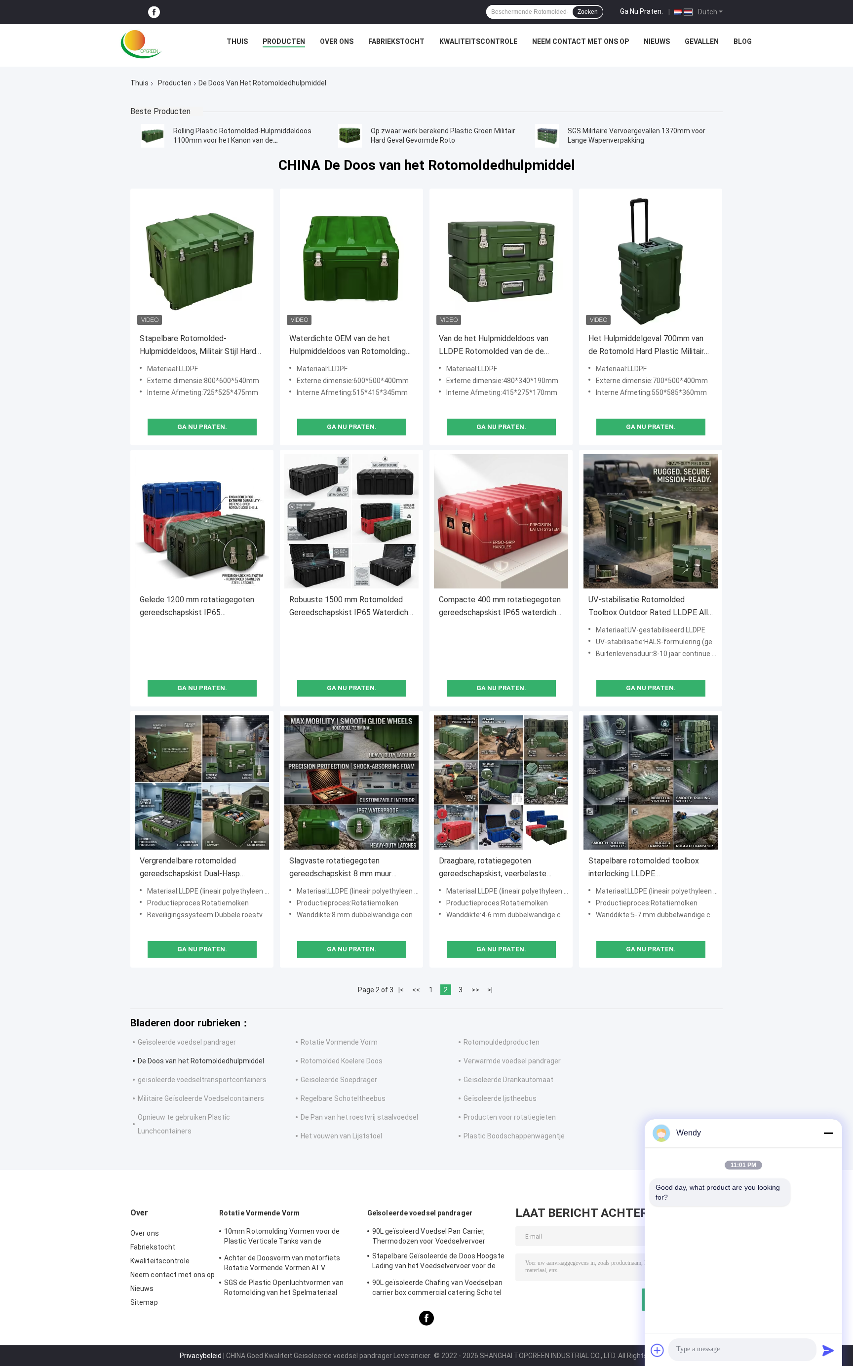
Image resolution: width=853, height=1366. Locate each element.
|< (401, 990)
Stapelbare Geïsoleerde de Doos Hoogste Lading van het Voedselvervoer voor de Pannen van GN (438, 1262)
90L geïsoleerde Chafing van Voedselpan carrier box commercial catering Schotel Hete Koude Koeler (437, 1289)
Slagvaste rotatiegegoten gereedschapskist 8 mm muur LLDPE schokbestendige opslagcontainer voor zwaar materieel (340, 868)
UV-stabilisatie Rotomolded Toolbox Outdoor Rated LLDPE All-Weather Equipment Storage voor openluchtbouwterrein (649, 607)
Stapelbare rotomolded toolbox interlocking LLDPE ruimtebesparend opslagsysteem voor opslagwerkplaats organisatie (647, 868)
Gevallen (702, 41)
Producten (284, 41)
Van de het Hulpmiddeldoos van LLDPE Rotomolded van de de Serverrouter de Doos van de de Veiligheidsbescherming (494, 346)
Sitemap (144, 1302)
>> (475, 990)
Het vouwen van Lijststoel (341, 1136)
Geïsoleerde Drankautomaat (508, 1080)
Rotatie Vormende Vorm (339, 1042)
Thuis (237, 41)
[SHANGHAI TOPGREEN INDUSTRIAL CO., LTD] (141, 44)
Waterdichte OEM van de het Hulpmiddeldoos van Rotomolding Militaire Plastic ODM (347, 346)
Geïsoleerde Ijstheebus (500, 1098)
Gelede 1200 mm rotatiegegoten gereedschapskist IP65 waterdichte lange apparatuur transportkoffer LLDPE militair (197, 607)
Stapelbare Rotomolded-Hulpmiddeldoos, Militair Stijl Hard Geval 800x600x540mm (198, 346)
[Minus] (828, 1133)
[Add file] (657, 1350)
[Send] (828, 1350)
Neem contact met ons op (580, 41)
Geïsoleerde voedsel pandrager (187, 1042)
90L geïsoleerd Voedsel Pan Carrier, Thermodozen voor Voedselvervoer (428, 1236)
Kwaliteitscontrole (478, 41)
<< (416, 990)
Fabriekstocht (396, 41)
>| (490, 990)
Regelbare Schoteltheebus (343, 1098)
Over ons (336, 41)
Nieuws (657, 41)
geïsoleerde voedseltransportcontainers (202, 1080)
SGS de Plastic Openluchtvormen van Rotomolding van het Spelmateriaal (284, 1287)
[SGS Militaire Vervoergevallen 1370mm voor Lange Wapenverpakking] (547, 136)
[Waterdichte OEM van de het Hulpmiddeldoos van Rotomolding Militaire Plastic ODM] (351, 260)
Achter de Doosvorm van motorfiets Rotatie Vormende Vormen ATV (282, 1263)
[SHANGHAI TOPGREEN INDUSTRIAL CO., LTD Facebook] (154, 12)
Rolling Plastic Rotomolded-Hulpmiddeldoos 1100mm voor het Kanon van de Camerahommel (242, 140)
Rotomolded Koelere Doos (342, 1061)
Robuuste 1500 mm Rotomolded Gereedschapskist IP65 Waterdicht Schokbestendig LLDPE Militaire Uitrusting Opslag (350, 607)
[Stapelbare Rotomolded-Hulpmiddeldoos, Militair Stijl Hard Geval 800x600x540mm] (202, 260)
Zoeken (588, 11)
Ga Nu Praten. (641, 11)
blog (743, 41)
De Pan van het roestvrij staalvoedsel (359, 1117)
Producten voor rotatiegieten (510, 1117)
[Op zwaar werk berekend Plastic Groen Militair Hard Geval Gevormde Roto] (350, 136)
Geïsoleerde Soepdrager (339, 1080)
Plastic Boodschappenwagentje (514, 1136)
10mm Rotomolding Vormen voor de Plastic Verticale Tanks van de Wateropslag (282, 1237)
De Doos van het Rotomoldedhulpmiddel (201, 1061)
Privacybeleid (201, 1356)
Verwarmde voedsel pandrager (512, 1061)
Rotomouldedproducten (502, 1042)
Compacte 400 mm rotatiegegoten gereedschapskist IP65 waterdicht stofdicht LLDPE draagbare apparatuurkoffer (500, 607)
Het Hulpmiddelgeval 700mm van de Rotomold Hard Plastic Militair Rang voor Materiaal (646, 346)
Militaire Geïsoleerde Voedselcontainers (201, 1098)
